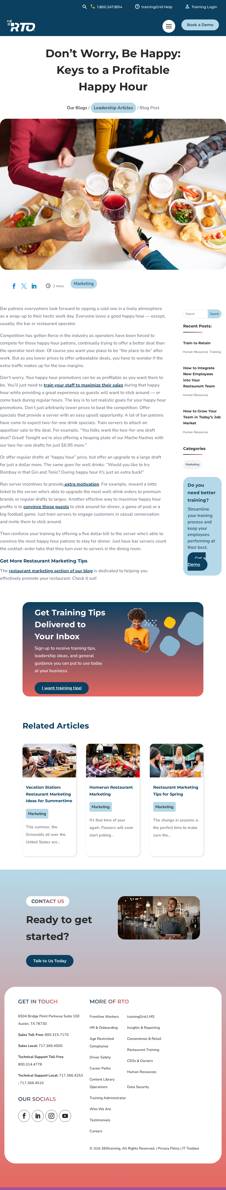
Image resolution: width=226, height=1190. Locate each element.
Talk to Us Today (49, 961)
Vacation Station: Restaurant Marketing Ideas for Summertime (49, 794)
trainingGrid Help (156, 7)
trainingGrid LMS (140, 1016)
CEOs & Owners (140, 1060)
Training (215, 352)
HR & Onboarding (104, 1027)
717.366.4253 (70, 1075)
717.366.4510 (31, 1083)
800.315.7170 (56, 1034)
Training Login (204, 7)
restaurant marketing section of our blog (51, 571)
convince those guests (46, 507)
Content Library (102, 1079)
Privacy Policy (169, 1148)
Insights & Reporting (143, 1027)
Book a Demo (200, 25)
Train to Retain (197, 343)
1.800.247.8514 (109, 7)
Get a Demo (196, 561)
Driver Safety (100, 1057)
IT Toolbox (190, 1148)
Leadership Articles (113, 108)
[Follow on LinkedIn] (38, 1116)
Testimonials (100, 1120)
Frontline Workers (104, 1016)
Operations (98, 1087)
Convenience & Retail (144, 1038)
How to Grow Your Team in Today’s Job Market (202, 417)
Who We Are (100, 1109)
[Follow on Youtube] (65, 1116)
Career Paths (100, 1068)
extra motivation (81, 484)
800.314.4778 (30, 1064)
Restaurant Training (143, 1049)
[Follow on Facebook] (24, 1116)
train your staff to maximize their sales (83, 385)
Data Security (138, 1087)
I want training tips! (62, 688)
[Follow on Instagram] (51, 1116)
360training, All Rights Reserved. (128, 1148)
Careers (96, 1131)
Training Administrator (108, 1098)
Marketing (84, 284)
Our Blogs (77, 108)
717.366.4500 (50, 1045)
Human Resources (195, 352)
